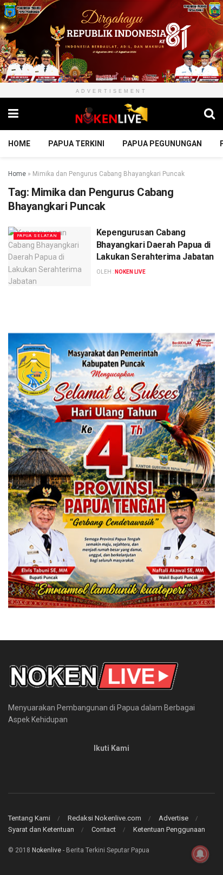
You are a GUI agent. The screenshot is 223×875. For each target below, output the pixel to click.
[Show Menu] (13, 114)
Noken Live (130, 272)
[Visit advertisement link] (111, 41)
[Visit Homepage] (111, 114)
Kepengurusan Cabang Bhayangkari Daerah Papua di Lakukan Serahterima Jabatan (155, 244)
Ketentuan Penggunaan (169, 829)
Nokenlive (46, 850)
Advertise (173, 818)
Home (19, 143)
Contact (103, 829)
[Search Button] (209, 114)
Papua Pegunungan (162, 143)
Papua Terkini (76, 143)
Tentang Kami (29, 818)
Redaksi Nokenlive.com (104, 818)
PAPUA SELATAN (37, 235)
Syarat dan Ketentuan (41, 829)
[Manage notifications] (200, 854)
